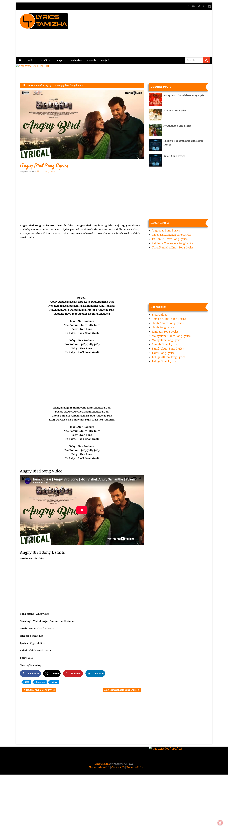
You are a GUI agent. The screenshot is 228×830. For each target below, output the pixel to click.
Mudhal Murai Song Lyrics (40, 690)
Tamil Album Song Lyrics (168, 348)
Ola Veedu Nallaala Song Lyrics (121, 690)
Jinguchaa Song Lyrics (166, 230)
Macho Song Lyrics (174, 110)
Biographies (159, 314)
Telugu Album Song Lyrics (168, 357)
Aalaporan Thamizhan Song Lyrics (184, 95)
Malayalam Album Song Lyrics (171, 336)
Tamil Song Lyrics (46, 85)
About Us (104, 767)
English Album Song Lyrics (169, 318)
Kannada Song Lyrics (165, 331)
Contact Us (118, 767)
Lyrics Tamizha (29, 172)
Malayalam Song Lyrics (166, 340)
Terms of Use (135, 767)
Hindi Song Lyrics (163, 327)
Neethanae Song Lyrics (177, 125)
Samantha (40, 682)
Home (30, 85)
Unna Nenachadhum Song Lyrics (172, 247)
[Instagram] (209, 6)
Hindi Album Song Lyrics (167, 323)
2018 (27, 682)
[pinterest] (193, 6)
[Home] (20, 60)
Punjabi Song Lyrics (164, 344)
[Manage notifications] (220, 822)
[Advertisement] (154, 33)
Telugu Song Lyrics (164, 361)
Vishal (54, 682)
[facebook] (188, 6)
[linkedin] (204, 6)
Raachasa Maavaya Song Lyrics (171, 234)
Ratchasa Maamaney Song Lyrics (172, 243)
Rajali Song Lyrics (174, 156)
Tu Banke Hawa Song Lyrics (169, 239)
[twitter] (198, 6)
